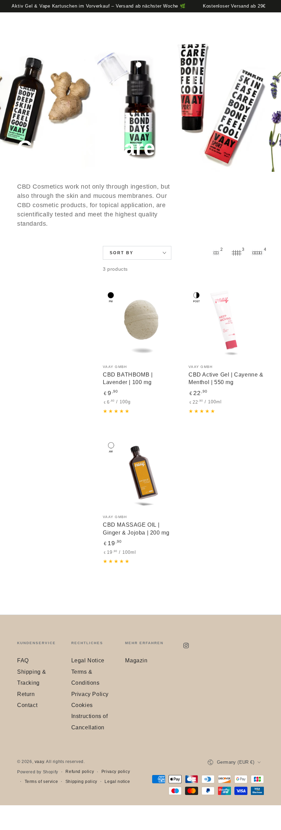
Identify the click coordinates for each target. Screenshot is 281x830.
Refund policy (79, 771)
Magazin (136, 660)
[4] (257, 253)
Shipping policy (81, 781)
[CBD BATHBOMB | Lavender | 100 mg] (140, 321)
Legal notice (117, 781)
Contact (27, 705)
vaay (39, 761)
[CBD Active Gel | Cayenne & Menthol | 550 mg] (226, 321)
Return (26, 694)
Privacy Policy (90, 694)
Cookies (82, 705)
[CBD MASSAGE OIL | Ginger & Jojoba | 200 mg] (140, 471)
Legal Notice (88, 660)
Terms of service (41, 781)
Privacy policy (115, 771)
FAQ (23, 660)
